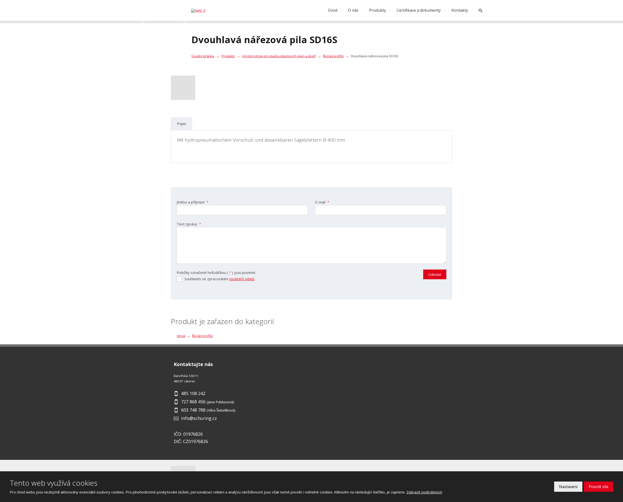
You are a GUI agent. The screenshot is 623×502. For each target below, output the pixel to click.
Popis (181, 123)
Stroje (181, 336)
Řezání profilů (202, 336)
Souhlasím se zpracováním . (219, 278)
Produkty (377, 10)
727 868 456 (193, 402)
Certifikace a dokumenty (419, 10)
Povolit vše (598, 486)
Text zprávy (189, 224)
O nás (353, 10)
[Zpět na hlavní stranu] (215, 10)
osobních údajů (241, 278)
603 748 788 (193, 410)
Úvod (332, 10)
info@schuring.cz (199, 418)
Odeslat (434, 274)
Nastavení (568, 486)
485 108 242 (193, 393)
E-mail (322, 202)
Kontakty (459, 10)
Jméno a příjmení (192, 202)
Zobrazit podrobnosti (424, 492)
